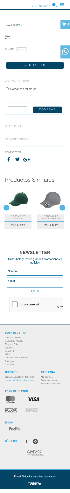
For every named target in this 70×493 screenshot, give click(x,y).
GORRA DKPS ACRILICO (18, 217)
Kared (8, 25)
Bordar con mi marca (23, 89)
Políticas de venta (49, 380)
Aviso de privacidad (50, 384)
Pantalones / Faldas (14, 341)
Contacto (44, 6)
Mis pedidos (46, 377)
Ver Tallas (35, 65)
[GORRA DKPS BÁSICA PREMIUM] (50, 199)
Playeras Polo (11, 344)
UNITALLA (21, 50)
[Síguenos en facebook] (26, 442)
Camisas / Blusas (13, 338)
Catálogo (9, 361)
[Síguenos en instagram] (35, 442)
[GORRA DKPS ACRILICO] (18, 199)
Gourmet (9, 348)
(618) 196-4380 (26, 377)
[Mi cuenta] (34, 6)
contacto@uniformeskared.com (19, 380)
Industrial (9, 351)
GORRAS (16, 25)
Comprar (47, 109)
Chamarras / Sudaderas (16, 358)
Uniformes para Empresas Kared (13, 5)
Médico (8, 355)
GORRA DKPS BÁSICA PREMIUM (51, 217)
